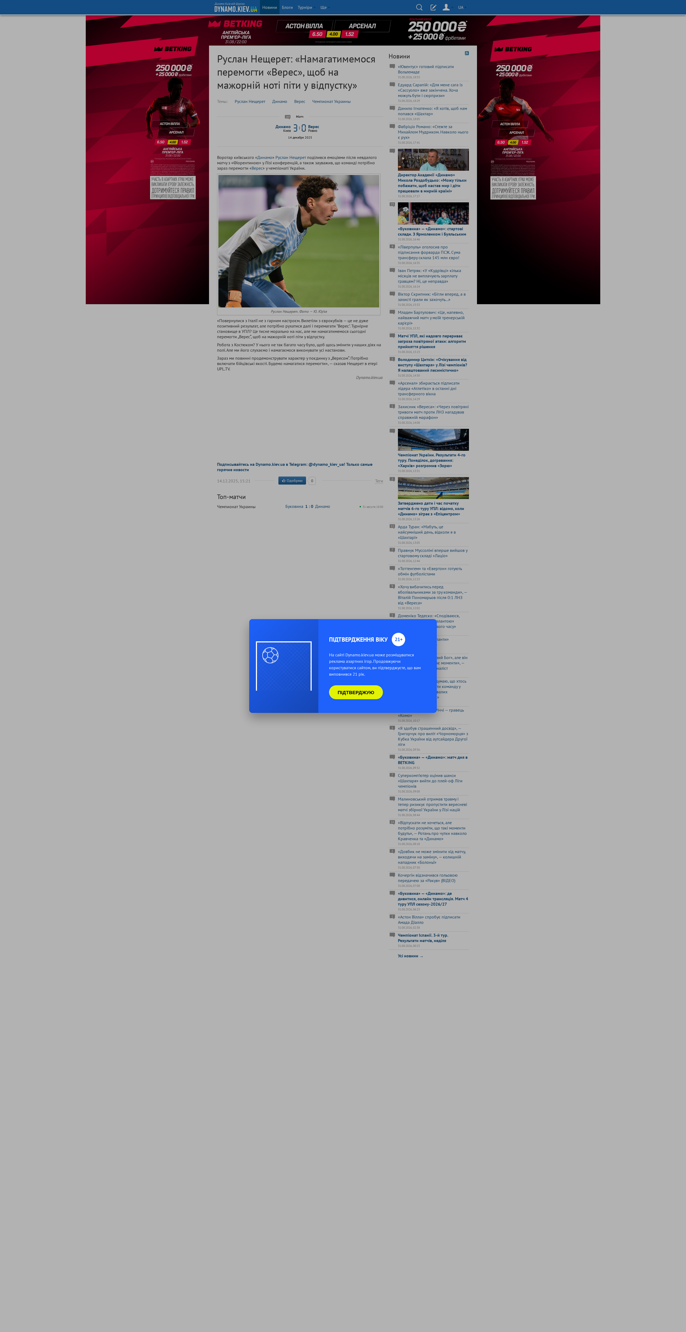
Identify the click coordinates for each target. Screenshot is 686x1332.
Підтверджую (356, 692)
